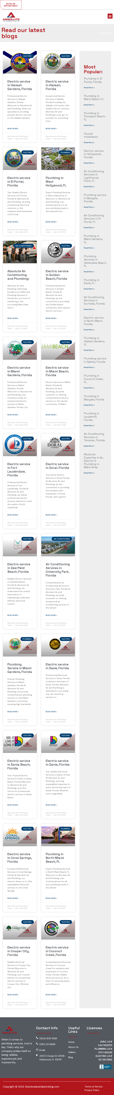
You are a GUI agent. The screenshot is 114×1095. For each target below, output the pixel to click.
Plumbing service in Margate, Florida (95, 198)
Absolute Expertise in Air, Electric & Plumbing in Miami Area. (93, 461)
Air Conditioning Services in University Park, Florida (58, 570)
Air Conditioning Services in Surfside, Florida (94, 300)
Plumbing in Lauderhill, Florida (91, 416)
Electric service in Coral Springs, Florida (19, 858)
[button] (110, 16)
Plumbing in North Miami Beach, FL (55, 858)
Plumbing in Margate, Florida (94, 397)
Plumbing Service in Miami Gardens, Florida (19, 668)
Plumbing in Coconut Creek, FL (93, 379)
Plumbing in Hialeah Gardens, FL (94, 341)
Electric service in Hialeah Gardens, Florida (19, 85)
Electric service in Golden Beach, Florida (57, 275)
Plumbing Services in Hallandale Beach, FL (95, 261)
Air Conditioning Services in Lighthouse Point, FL (94, 176)
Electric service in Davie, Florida (57, 666)
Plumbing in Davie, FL (91, 281)
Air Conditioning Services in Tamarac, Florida (94, 437)
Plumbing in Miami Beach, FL (94, 97)
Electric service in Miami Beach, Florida (57, 371)
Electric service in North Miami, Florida (94, 321)
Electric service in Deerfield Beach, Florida (18, 568)
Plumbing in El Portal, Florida (93, 80)
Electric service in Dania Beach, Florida (18, 764)
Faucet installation (91, 135)
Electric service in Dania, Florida (58, 763)
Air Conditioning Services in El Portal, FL (94, 219)
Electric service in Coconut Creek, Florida (57, 951)
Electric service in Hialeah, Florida (57, 85)
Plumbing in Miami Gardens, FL (93, 239)
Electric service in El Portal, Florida (18, 181)
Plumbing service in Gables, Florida (95, 360)
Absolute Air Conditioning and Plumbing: (18, 275)
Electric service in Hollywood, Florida (94, 154)
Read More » (13, 128)
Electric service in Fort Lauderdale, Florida (18, 469)
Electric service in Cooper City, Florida (18, 951)
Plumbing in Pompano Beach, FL (94, 116)
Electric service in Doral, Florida (57, 466)
